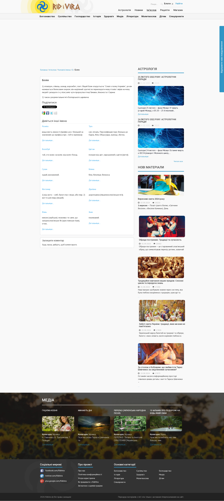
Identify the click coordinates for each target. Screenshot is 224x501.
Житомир (46, 189)
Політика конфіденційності (90, 474)
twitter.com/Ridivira (54, 475)
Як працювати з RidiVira (88, 482)
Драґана (92, 189)
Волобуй (46, 149)
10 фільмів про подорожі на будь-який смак (165, 411)
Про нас (81, 470)
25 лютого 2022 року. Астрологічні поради (157, 78)
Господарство (82, 16)
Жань (44, 212)
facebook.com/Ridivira (55, 470)
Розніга (45, 126)
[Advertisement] (112, 45)
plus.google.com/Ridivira (55, 481)
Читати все (178, 161)
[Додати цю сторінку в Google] (43, 113)
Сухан (44, 169)
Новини (139, 10)
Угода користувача (86, 478)
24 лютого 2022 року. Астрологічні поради (157, 120)
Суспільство (65, 16)
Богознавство (47, 16)
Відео (163, 434)
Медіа (120, 16)
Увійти (179, 3)
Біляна (91, 169)
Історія (97, 16)
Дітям (162, 16)
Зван (91, 212)
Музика (56, 434)
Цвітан (92, 149)
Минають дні (85, 410)
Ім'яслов (151, 10)
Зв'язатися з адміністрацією (90, 485)
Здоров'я (109, 16)
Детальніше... (48, 140)
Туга (90, 126)
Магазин (178, 10)
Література (132, 16)
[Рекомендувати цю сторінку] (55, 113)
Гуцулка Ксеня (49, 410)
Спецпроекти (176, 16)
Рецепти (165, 10)
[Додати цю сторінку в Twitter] (51, 113)
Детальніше (143, 114)
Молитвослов (148, 16)
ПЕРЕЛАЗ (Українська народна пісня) (130, 411)
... (158, 209)
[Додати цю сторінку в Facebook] (47, 113)
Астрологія (124, 10)
